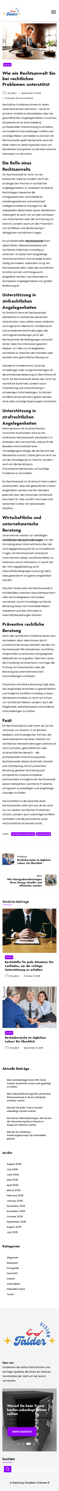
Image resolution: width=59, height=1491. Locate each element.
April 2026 (12, 1185)
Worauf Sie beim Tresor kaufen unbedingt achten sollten (24, 1109)
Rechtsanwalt (43, 834)
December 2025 (16, 1206)
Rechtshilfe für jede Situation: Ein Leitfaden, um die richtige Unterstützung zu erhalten (29, 966)
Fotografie (13, 1268)
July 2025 (12, 1232)
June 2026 (13, 1174)
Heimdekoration (16, 1289)
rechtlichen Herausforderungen (22, 540)
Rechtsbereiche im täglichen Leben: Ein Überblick (25, 1039)
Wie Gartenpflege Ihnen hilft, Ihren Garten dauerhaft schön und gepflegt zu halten (29, 1083)
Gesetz (7, 64)
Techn (10, 1294)
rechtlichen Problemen (23, 834)
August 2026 (14, 1164)
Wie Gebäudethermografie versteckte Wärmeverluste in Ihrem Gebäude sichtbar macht (29, 1097)
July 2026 (12, 1169)
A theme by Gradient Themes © (30, 1483)
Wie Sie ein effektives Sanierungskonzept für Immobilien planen (26, 1135)
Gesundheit (13, 1283)
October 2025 (15, 1216)
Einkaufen (12, 1263)
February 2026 (15, 1195)
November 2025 (16, 1211)
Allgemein (12, 1257)
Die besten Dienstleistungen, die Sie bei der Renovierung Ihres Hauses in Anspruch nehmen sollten (29, 1122)
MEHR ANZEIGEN (22, 1431)
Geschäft (12, 1273)
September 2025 (16, 1221)
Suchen (7, 1469)
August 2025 (14, 1227)
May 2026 (12, 1179)
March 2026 (14, 1190)
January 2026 (15, 1200)
